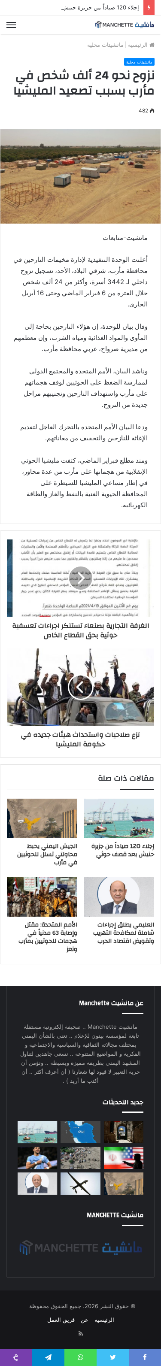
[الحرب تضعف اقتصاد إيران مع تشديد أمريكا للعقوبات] (80, 1132)
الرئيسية (138, 44)
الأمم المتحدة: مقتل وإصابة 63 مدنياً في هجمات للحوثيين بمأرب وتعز (47, 937)
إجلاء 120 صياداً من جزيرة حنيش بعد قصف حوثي (81, 7)
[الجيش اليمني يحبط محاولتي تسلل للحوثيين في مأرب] (42, 818)
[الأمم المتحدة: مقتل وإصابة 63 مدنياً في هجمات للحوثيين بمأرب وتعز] (42, 897)
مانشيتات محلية (105, 44)
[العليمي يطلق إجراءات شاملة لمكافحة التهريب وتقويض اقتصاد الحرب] (119, 897)
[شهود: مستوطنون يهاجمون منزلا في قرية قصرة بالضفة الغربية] (123, 1132)
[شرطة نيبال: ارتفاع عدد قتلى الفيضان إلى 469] (80, 1158)
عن (84, 1319)
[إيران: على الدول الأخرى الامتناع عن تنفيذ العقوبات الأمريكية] (123, 1158)
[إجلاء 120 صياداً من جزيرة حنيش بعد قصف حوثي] (119, 818)
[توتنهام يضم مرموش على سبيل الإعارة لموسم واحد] (37, 1158)
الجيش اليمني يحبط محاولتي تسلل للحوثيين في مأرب (47, 854)
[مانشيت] (124, 25)
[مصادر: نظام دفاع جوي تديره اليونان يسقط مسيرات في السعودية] (80, 1183)
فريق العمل (61, 1319)
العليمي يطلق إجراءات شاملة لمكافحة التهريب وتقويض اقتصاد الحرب (123, 933)
